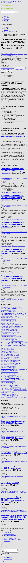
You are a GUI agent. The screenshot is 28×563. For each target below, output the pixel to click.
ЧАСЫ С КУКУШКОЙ (7, 397)
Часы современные (6, 383)
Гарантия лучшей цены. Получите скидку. (12, 69)
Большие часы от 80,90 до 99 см (9, 323)
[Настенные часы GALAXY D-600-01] (11, 59)
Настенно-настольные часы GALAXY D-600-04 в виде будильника (12, 224)
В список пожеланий (20, 68)
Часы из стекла (5, 364)
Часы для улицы (5, 357)
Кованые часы (4, 329)
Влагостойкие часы (6, 324)
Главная (6, 14)
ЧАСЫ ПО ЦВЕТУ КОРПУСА (9, 370)
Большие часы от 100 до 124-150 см (10, 317)
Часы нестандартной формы (8, 366)
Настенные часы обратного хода (9, 330)
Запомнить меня (5, 553)
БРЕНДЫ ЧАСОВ (6, 307)
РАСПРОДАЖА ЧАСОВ (7, 391)
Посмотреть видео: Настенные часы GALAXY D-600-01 (13, 135)
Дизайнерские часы (6, 327)
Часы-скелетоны (5, 386)
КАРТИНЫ (4, 310)
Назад (2, 301)
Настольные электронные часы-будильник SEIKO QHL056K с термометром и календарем (12, 499)
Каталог (6, 16)
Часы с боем (4, 373)
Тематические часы (6, 340)
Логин (2, 550)
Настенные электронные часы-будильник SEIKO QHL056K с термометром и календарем (14, 517)
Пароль (3, 551)
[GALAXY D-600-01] (21, 58)
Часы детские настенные (7, 349)
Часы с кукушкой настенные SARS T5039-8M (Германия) (13, 422)
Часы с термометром (6, 379)
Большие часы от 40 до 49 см (8, 319)
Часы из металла (5, 360)
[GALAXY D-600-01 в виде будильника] (12, 56)
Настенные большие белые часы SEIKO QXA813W (12, 482)
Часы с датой (4, 375)
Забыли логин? (8, 557)
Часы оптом (7, 541)
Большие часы (4, 316)
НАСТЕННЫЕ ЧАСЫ (7, 314)
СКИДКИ (6, 17)
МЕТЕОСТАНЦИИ (6, 311)
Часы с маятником (6, 376)
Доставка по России (9, 534)
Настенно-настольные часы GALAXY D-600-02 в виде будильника (12, 171)
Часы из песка (4, 361)
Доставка (6, 19)
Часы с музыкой (5, 378)
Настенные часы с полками (8, 333)
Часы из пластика (5, 363)
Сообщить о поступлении (7, 68)
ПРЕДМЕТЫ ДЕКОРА (7, 389)
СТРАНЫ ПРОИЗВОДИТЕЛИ (9, 394)
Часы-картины (5, 385)
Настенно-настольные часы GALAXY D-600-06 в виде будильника (12, 278)
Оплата (6, 20)
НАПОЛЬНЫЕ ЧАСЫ (7, 313)
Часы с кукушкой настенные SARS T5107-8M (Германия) (13, 437)
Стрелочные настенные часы (8, 338)
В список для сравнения (18, 192)
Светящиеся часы (5, 336)
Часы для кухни (5, 354)
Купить (3, 192)
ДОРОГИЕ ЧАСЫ (6, 308)
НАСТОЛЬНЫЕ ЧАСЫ (7, 388)
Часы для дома (5, 352)
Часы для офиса (5, 355)
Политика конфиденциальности (12, 539)
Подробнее (8, 192)
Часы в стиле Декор (6, 343)
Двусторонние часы (6, 326)
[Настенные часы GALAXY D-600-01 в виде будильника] (14, 61)
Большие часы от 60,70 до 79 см (9, 321)
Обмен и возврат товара (10, 538)
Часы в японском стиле (7, 342)
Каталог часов (7, 532)
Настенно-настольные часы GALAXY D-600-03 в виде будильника (12, 198)
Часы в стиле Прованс (7, 345)
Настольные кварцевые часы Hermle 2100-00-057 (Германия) (14, 452)
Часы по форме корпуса (7, 369)
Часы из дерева (5, 358)
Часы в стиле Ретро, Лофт (7, 346)
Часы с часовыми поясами (8, 381)
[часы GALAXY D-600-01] (8, 58)
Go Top (2, 561)
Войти (2, 554)
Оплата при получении (10, 535)
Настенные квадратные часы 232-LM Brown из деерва (13, 467)
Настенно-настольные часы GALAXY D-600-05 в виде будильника (12, 251)
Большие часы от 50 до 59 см (8, 320)
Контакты (6, 21)
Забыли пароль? (8, 559)
